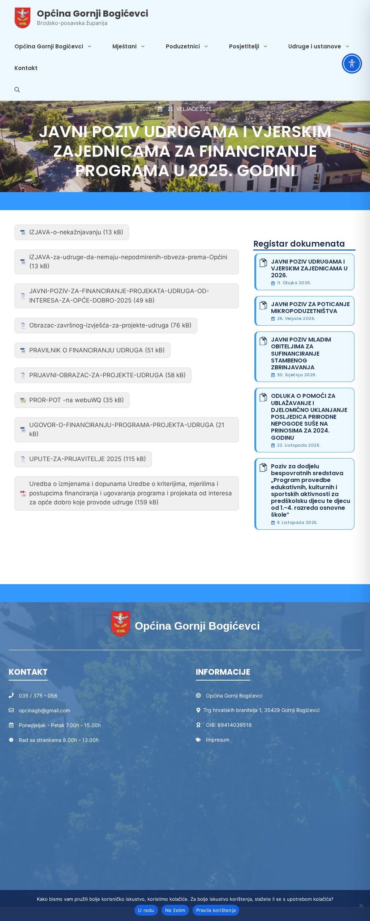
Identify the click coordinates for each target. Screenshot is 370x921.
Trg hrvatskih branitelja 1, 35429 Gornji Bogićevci (261, 710)
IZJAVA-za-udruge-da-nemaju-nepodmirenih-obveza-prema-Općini (128, 257)
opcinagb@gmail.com (44, 710)
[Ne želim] (361, 905)
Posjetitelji (244, 46)
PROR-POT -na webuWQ (65, 400)
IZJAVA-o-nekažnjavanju (65, 232)
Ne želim (175, 910)
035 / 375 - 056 (38, 695)
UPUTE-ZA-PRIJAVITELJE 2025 (75, 458)
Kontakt (26, 68)
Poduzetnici (183, 46)
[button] (17, 90)
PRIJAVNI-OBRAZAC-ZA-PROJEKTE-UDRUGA (96, 375)
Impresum (217, 740)
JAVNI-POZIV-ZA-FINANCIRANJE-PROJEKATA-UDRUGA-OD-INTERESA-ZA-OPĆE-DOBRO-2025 (119, 295)
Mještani (124, 46)
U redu (146, 910)
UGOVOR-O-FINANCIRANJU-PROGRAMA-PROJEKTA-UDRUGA (121, 425)
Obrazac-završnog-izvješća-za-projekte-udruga (99, 325)
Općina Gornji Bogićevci (92, 13)
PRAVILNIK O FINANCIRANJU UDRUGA (86, 350)
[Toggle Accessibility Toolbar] (352, 63)
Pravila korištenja (216, 910)
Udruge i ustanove (314, 46)
